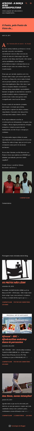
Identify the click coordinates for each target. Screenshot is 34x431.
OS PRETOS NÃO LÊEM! (14, 282)
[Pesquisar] (26, 3)
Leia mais (5, 304)
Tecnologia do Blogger (18, 426)
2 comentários (19, 415)
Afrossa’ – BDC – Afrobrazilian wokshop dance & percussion (14, 339)
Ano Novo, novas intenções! (17, 395)
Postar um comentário (22, 302)
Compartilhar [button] (25, 198)
